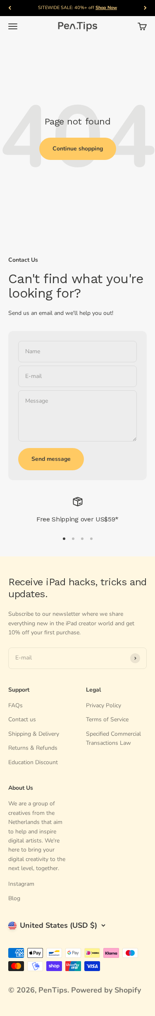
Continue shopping (77, 149)
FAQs (15, 705)
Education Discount (33, 762)
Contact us (22, 719)
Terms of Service (107, 719)
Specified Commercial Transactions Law (113, 738)
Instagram (21, 884)
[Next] (145, 8)
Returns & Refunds (32, 748)
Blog (14, 898)
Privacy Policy (103, 705)
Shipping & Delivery (33, 734)
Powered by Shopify (106, 990)
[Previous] (9, 8)
